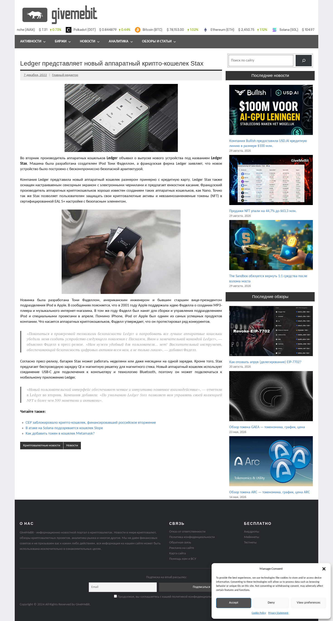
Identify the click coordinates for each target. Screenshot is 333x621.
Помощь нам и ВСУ (182, 559)
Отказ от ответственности (187, 531)
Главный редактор (65, 75)
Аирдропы (251, 531)
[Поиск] (304, 60)
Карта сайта (177, 553)
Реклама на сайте (181, 548)
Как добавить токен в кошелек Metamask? (60, 433)
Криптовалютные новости (41, 445)
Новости (87, 41)
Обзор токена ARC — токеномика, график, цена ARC (269, 492)
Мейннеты (251, 537)
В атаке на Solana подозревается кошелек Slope (64, 428)
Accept (233, 602)
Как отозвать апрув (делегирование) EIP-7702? (265, 362)
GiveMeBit (83, 604)
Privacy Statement (278, 613)
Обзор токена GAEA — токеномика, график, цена (267, 427)
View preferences (308, 602)
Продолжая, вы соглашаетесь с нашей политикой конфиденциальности (168, 597)
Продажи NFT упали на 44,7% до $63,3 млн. (263, 211)
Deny (271, 602)
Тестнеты (250, 542)
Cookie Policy (259, 613)
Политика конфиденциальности (192, 537)
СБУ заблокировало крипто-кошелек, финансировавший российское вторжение (91, 423)
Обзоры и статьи (156, 41)
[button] (324, 569)
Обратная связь (180, 542)
